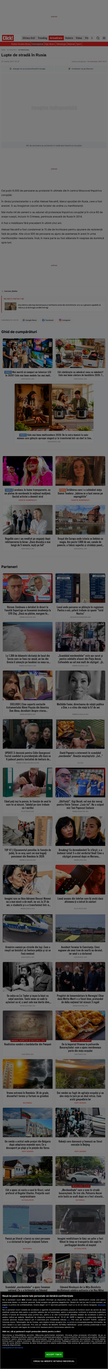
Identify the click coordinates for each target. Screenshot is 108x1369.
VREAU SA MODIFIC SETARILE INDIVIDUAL (54, 1361)
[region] (54, 1330)
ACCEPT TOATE (54, 1354)
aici (68, 1320)
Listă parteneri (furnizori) (12, 1348)
